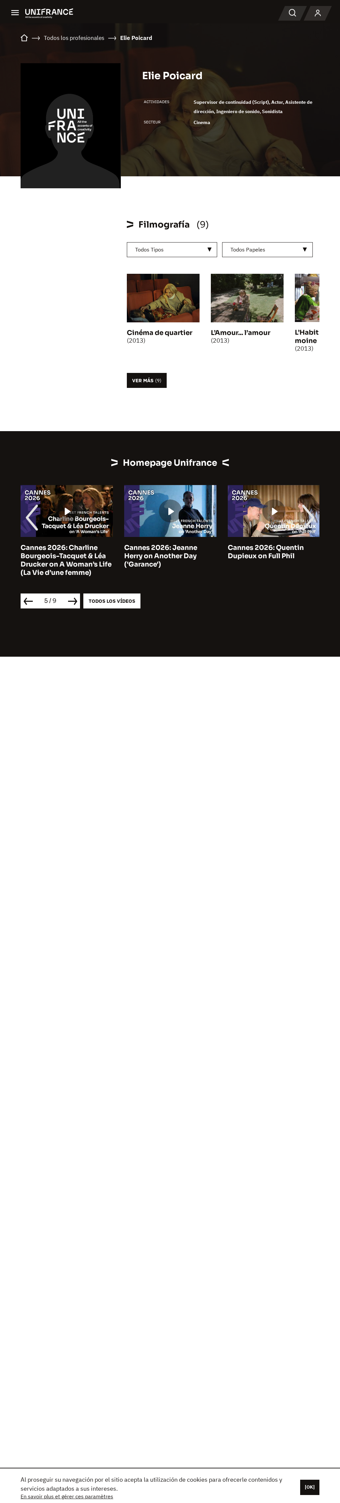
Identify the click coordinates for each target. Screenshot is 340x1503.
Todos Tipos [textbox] (149, 249)
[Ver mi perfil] (318, 13)
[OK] (310, 1487)
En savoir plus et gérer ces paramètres (67, 1496)
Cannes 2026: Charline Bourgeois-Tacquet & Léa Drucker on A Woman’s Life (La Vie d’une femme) (66, 560)
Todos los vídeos (112, 601)
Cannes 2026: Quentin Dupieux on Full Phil (266, 552)
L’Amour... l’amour (240, 333)
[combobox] (172, 249)
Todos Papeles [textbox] (247, 249)
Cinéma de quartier (159, 333)
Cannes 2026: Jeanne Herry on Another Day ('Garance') (160, 556)
